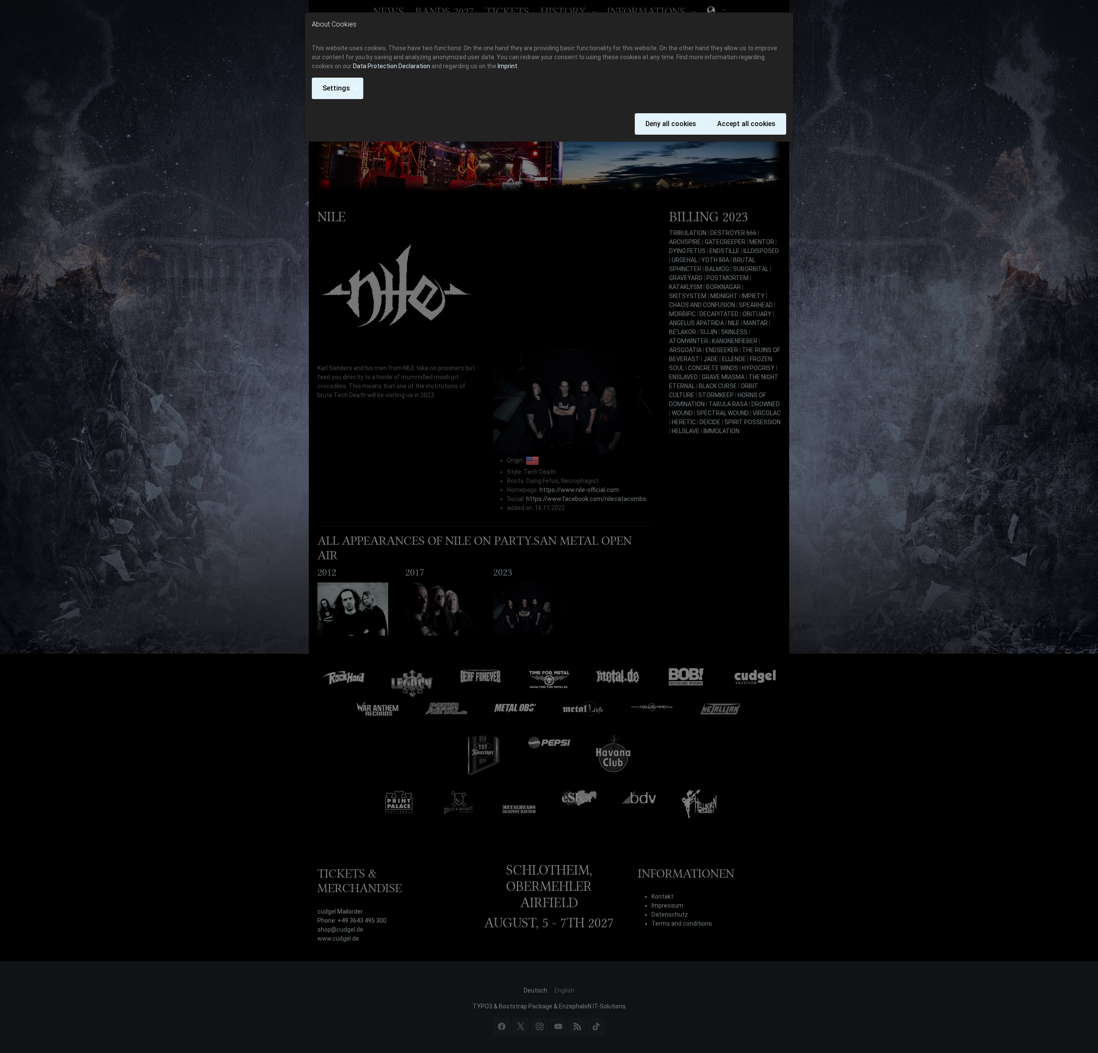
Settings (336, 88)
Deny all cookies (671, 124)
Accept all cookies (746, 124)
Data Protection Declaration (391, 66)
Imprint (507, 66)
